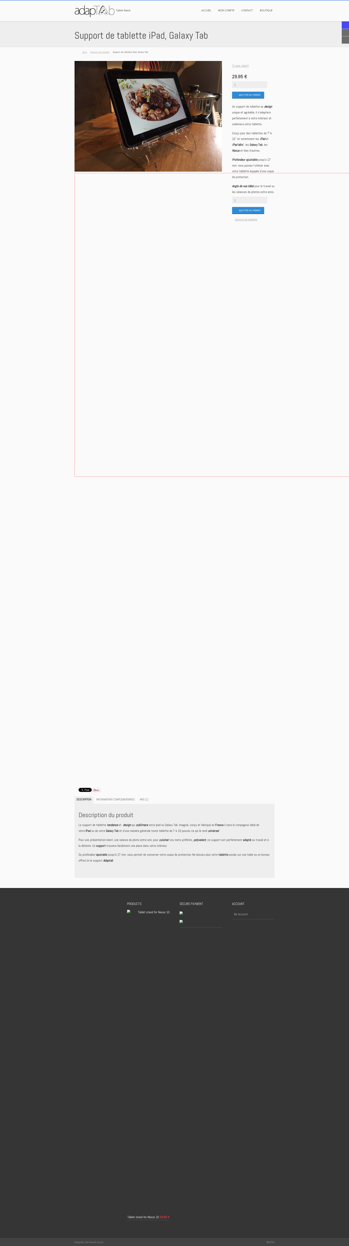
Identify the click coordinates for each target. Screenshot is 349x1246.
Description (84, 799)
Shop (84, 52)
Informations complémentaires (115, 799)
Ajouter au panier (249, 94)
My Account (241, 914)
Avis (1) (144, 799)
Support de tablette (99, 52)
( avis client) (240, 66)
